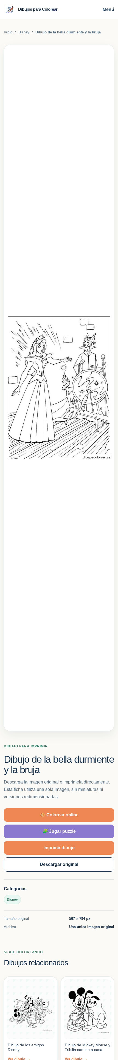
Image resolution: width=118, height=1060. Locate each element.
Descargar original (59, 864)
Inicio (8, 32)
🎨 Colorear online (59, 815)
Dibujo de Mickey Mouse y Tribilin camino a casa (87, 1047)
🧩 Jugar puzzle (59, 831)
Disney (23, 32)
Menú (108, 9)
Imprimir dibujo (59, 847)
